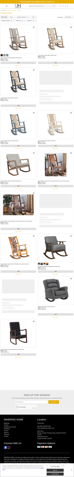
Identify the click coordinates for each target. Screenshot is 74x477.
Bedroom (14, 10)
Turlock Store (40, 423)
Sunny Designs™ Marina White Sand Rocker (47, 140)
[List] (61, 6)
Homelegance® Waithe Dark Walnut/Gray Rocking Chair (49, 266)
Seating (19, 10)
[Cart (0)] (68, 6)
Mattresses (6, 423)
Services (6, 430)
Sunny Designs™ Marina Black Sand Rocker (9, 97)
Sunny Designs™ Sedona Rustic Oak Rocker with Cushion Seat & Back (15, 264)
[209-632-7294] (65, 6)
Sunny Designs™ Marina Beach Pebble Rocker (47, 55)
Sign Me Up (53, 402)
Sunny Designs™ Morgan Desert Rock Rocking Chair (11, 181)
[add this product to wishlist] (33, 27)
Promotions (7, 428)
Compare (19, 65)
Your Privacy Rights (55, 466)
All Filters (5, 17)
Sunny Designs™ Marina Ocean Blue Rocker (9, 140)
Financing (6, 434)
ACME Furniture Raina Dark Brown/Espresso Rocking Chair (12, 349)
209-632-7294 (47, 426)
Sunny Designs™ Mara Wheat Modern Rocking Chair (11, 57)
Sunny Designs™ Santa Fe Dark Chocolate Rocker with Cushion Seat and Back (53, 181)
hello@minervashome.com (47, 428)
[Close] (71, 470)
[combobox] (12, 17)
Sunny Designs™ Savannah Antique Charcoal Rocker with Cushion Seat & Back (16, 221)
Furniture (9, 10)
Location (6, 436)
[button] (7, 6)
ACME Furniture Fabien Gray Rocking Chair (46, 306)
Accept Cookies (55, 474)
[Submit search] (54, 6)
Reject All (55, 470)
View (18, 62)
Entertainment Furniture (10, 427)
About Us (6, 432)
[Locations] (63, 6)
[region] (37, 470)
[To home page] (17, 6)
